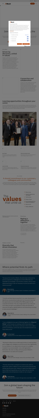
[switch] (27, 36)
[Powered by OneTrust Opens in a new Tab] (27, 45)
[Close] (29, 22)
